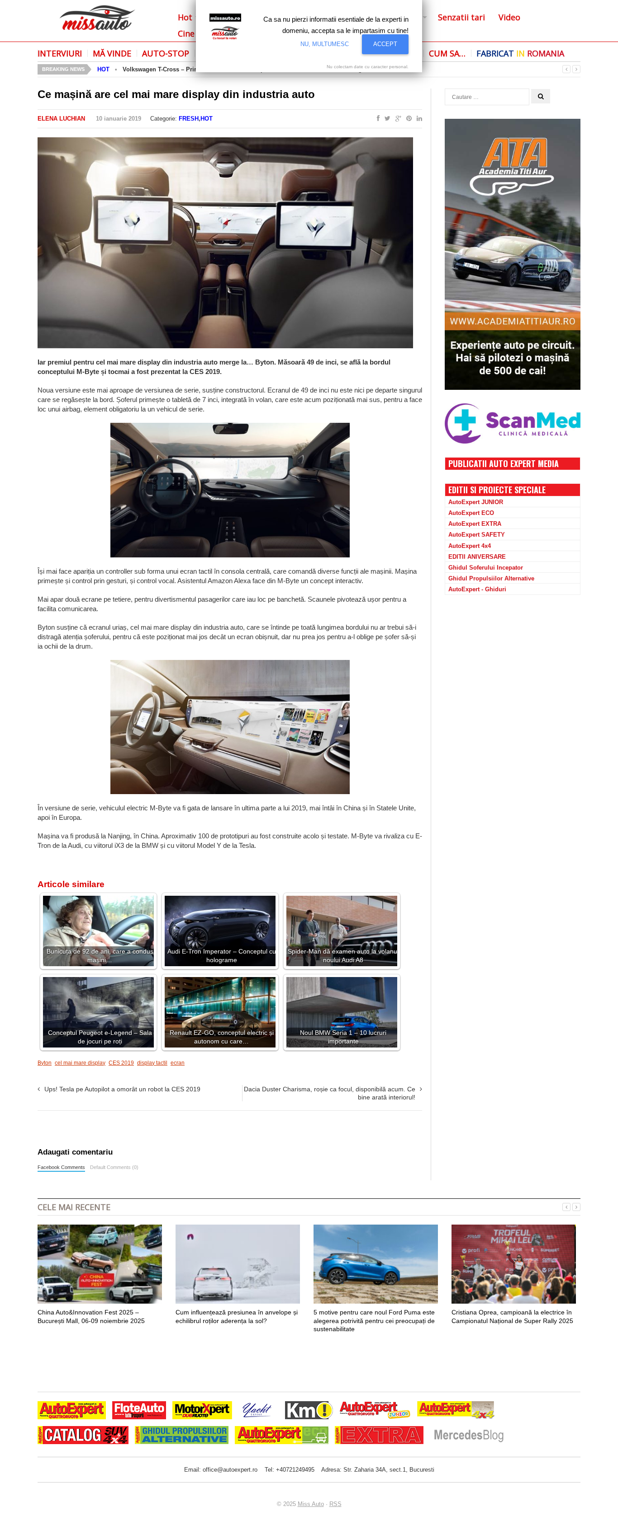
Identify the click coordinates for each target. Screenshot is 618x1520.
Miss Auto (311, 1504)
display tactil (152, 1063)
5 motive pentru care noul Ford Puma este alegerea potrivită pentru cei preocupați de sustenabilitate (374, 1320)
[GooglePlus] (396, 119)
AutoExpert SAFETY (476, 534)
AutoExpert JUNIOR (475, 502)
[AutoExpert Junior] (375, 1411)
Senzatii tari (461, 17)
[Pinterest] (407, 119)
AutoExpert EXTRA (474, 523)
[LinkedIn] (417, 119)
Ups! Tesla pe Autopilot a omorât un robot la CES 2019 (122, 1089)
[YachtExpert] (257, 1411)
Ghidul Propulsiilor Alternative (491, 578)
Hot (185, 17)
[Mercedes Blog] (469, 1436)
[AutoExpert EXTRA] (379, 1436)
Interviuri (60, 53)
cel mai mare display (80, 1063)
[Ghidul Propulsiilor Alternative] (181, 1436)
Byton (45, 1063)
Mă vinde (112, 53)
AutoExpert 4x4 (469, 546)
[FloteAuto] (139, 1411)
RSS (335, 1504)
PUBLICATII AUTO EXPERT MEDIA (503, 463)
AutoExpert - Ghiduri (477, 589)
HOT (103, 69)
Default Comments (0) (114, 1167)
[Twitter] (385, 119)
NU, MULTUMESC (324, 44)
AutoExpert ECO (471, 513)
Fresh (189, 118)
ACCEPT (385, 44)
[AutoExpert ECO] (281, 1436)
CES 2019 (121, 1063)
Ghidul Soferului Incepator (485, 567)
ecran (178, 1063)
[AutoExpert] (72, 1411)
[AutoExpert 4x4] (456, 1411)
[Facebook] (376, 119)
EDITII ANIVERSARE (477, 556)
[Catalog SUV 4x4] (83, 1436)
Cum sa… (447, 53)
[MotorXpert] (202, 1411)
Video (509, 17)
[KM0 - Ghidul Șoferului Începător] (309, 1411)
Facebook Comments (61, 1167)
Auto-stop (165, 53)
